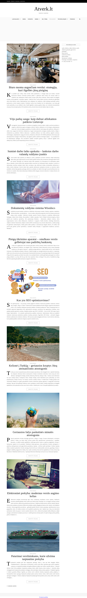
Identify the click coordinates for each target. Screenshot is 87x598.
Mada (24, 19)
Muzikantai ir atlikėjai (67, 58)
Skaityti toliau (33, 111)
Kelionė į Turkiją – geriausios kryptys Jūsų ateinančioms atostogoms (33, 367)
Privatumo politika (43, 597)
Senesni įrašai (12, 586)
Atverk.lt (43, 8)
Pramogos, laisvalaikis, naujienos (69, 59)
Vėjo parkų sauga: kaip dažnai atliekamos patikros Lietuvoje (33, 120)
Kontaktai (22, 1)
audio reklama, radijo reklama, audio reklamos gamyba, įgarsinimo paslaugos (70, 49)
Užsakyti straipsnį (15, 1)
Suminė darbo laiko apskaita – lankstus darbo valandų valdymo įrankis (33, 153)
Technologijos (62, 19)
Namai (36, 19)
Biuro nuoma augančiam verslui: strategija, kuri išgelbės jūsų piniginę (33, 89)
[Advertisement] (43, 30)
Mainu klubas (65, 56)
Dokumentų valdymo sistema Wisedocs (33, 208)
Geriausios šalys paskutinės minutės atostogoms (33, 434)
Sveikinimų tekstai (66, 54)
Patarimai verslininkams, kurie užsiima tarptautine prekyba (33, 558)
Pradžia (8, 1)
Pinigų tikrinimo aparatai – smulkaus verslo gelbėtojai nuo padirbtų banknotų (33, 241)
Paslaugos (52, 19)
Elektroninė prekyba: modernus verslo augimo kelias (33, 495)
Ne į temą (44, 19)
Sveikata (30, 19)
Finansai (72, 19)
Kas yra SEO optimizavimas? (33, 300)
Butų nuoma (65, 53)
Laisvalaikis (15, 19)
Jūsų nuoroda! (67, 61)
